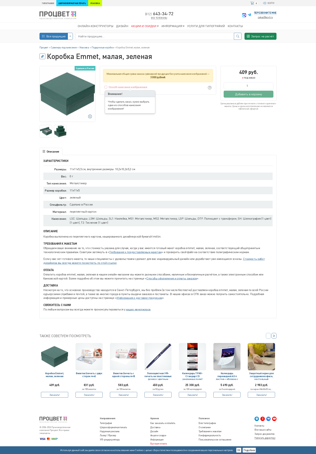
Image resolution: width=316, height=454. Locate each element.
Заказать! (54, 394)
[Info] (210, 87)
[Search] (238, 36)
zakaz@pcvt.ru (265, 17)
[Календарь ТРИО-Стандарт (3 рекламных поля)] (192, 356)
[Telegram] (249, 15)
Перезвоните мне (265, 12)
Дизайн (154, 431)
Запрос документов (264, 433)
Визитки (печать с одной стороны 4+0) (123, 375)
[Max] (244, 15)
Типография (106, 423)
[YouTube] (274, 419)
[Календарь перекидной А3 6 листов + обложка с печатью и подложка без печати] (227, 356)
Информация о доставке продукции (139, 298)
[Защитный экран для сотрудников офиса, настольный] (261, 356)
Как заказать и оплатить (162, 423)
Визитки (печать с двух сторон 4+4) (89, 375)
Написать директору (265, 437)
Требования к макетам (210, 431)
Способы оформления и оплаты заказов (171, 278)
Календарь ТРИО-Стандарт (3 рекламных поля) (192, 376)
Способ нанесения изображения (128, 87)
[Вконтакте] (268, 419)
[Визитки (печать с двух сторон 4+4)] (89, 356)
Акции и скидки (158, 435)
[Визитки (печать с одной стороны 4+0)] (123, 356)
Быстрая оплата (158, 443)
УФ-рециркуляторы (110, 439)
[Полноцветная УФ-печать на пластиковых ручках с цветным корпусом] (158, 356)
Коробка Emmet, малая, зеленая (54, 375)
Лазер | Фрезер (108, 435)
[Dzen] (262, 419)
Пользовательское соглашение (215, 439)
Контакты (259, 425)
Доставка (155, 427)
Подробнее (249, 450)
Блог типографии (207, 423)
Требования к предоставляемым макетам (135, 252)
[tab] (51, 151)
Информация (156, 439)
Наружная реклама (109, 431)
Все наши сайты (263, 429)
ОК (238, 450)
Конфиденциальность (210, 435)
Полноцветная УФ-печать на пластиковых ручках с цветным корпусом (158, 377)
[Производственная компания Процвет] (58, 15)
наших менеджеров (138, 309)
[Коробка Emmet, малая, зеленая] (54, 356)
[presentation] (274, 336)
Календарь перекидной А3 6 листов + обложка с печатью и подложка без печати (227, 377)
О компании (205, 427)
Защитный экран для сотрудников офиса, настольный (261, 376)
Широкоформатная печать (113, 427)
